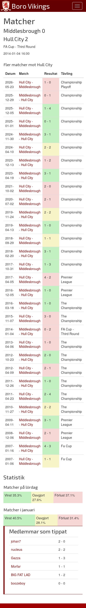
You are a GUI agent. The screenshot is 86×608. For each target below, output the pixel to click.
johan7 (16, 541)
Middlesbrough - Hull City (30, 97)
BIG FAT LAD (20, 574)
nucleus (16, 549)
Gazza (15, 558)
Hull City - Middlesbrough (30, 84)
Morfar (16, 566)
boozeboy (18, 583)
